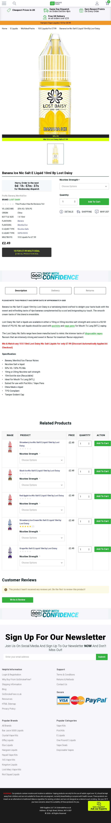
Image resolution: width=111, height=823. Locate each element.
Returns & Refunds (65, 679)
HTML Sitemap (9, 704)
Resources (7, 699)
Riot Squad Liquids (10, 774)
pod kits (56, 326)
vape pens (70, 326)
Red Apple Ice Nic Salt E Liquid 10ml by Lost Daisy (41, 496)
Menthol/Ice (22, 225)
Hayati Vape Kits (10, 755)
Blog (4, 689)
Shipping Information (12, 684)
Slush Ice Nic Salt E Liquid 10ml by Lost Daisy (39, 471)
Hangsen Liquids (9, 750)
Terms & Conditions (66, 674)
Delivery (55, 290)
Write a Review (17, 599)
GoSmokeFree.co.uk (12, 694)
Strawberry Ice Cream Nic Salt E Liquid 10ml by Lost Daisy (40, 522)
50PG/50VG (23, 233)
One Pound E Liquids (66, 740)
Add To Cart (103, 443)
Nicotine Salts (23, 229)
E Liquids (61, 735)
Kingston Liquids (9, 764)
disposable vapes (93, 333)
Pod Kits (61, 730)
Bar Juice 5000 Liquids (12, 730)
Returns (90, 290)
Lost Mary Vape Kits (11, 769)
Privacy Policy (8, 708)
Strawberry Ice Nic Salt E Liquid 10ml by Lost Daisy (39, 444)
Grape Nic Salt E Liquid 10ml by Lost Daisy (38, 548)
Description (21, 290)
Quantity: (64, 195)
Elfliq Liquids (8, 740)
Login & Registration (11, 674)
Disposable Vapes (65, 750)
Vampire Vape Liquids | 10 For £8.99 (55, 23)
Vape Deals (62, 745)
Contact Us (62, 684)
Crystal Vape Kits (10, 735)
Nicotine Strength (69, 180)
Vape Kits (61, 725)
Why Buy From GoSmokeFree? (16, 679)
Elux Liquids (7, 745)
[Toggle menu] (4, 3)
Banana (21, 221)
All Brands (6, 725)
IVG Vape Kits (8, 760)
